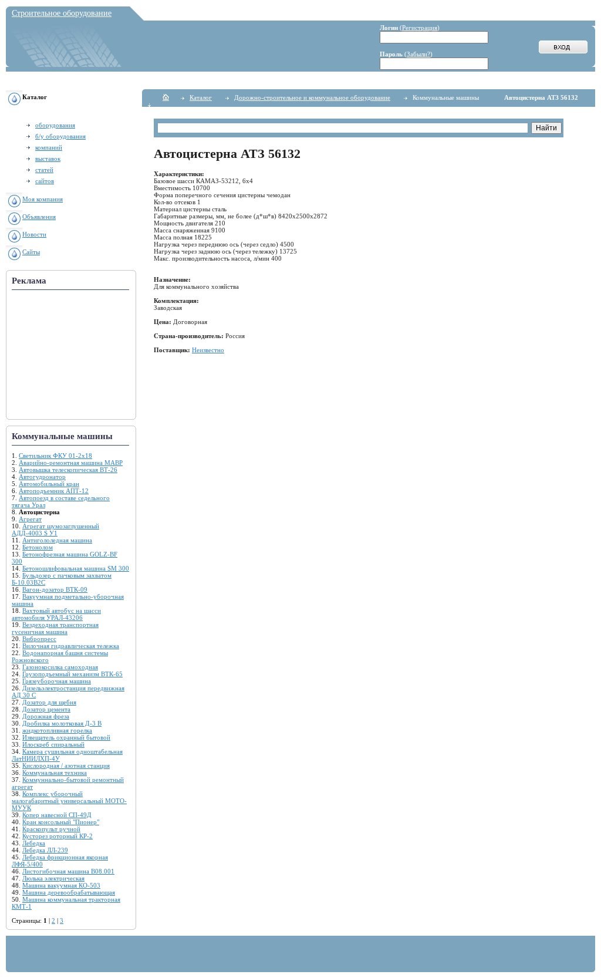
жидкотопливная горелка (57, 730)
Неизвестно (208, 349)
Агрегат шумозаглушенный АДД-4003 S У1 (55, 529)
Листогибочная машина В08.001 (68, 871)
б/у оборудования (60, 136)
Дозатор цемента (46, 709)
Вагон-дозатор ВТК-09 (54, 589)
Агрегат (30, 518)
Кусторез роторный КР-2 (57, 835)
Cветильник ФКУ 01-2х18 (55, 455)
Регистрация (419, 27)
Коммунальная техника (54, 772)
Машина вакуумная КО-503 (61, 885)
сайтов (44, 180)
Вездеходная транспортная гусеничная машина (55, 628)
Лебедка (33, 843)
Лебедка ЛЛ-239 (45, 850)
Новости (34, 234)
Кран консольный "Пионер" (60, 821)
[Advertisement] (70, 355)
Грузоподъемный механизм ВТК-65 (72, 673)
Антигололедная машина (57, 540)
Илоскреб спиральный (53, 744)
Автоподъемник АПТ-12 (54, 490)
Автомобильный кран (49, 483)
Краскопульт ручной (51, 828)
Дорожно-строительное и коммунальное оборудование (312, 97)
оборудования (55, 125)
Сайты (31, 251)
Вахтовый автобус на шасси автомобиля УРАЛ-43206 (56, 614)
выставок (47, 158)
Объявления (39, 216)
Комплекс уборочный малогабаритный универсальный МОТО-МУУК (69, 800)
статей (44, 169)
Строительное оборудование (62, 13)
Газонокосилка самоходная (60, 666)
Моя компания (42, 199)
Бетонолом (37, 547)
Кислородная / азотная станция (66, 765)
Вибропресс (39, 638)
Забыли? (418, 54)
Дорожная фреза (45, 716)
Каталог (201, 97)
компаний (48, 147)
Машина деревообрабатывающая (68, 892)
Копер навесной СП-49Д (57, 814)
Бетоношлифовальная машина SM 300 (75, 568)
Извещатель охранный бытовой (66, 737)
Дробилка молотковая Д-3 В (62, 723)
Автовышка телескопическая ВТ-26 (68, 469)
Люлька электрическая (53, 878)
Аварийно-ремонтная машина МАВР (71, 462)
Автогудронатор (42, 476)
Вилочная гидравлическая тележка (70, 645)
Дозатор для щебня (49, 702)
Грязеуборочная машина (56, 680)
